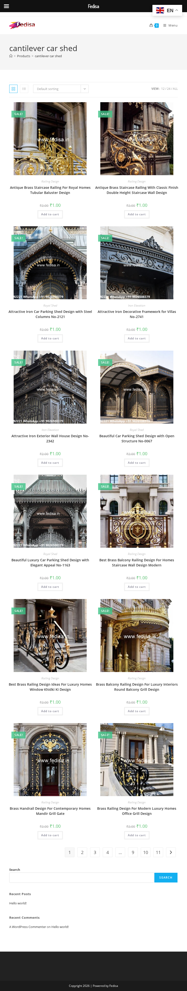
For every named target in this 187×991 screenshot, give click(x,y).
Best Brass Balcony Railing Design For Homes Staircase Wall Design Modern (136, 562)
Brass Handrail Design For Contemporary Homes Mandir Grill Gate (50, 811)
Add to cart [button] (50, 214)
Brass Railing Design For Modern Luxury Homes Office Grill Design (136, 811)
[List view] (24, 89)
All (175, 89)
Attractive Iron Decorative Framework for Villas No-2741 (137, 314)
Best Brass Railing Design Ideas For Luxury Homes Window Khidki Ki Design (50, 687)
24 (168, 89)
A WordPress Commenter (27, 927)
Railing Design (50, 181)
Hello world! (18, 903)
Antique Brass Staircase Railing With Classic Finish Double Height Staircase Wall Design (136, 190)
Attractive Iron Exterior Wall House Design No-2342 (50, 438)
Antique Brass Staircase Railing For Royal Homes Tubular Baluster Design (50, 190)
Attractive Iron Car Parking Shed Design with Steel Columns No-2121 (50, 314)
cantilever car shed (48, 56)
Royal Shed (50, 305)
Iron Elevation (136, 305)
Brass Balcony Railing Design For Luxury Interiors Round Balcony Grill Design (137, 687)
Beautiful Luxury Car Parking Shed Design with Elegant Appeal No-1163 (50, 562)
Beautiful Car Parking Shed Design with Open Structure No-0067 (136, 438)
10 (145, 852)
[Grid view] (13, 89)
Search (14, 869)
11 (158, 852)
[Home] (10, 56)
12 (163, 89)
